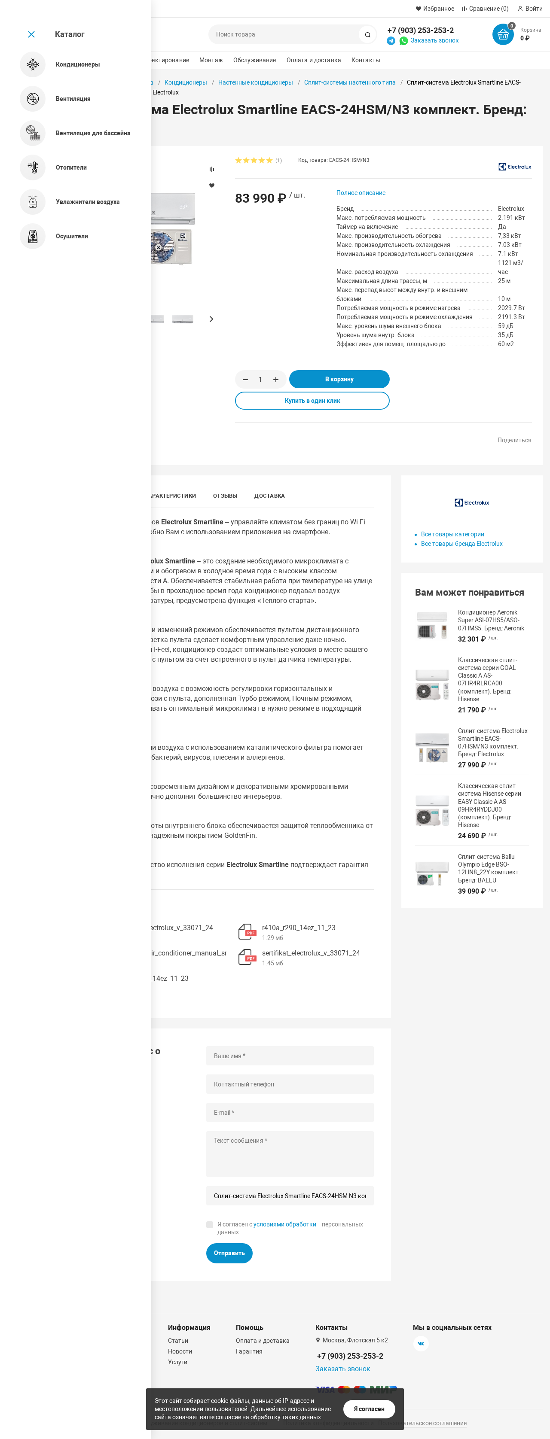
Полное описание (360, 192)
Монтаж (211, 60)
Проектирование (165, 60)
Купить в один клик (312, 400)
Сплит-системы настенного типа (350, 82)
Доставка (269, 496)
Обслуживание (254, 60)
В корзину (339, 379)
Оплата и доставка (314, 60)
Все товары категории (452, 534)
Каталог (70, 34)
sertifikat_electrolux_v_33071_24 (164, 928)
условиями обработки (285, 1224)
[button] (211, 319)
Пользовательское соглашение (422, 1423)
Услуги (177, 1362)
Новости (180, 1351)
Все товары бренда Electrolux (462, 543)
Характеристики (170, 496)
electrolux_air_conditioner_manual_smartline (182, 953)
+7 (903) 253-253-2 (421, 30)
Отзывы (225, 496)
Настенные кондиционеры (255, 82)
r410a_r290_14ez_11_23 (299, 928)
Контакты (365, 60)
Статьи (178, 1340)
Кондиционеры (186, 82)
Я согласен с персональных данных (290, 1228)
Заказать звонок (435, 40)
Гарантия (249, 1351)
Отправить (229, 1253)
